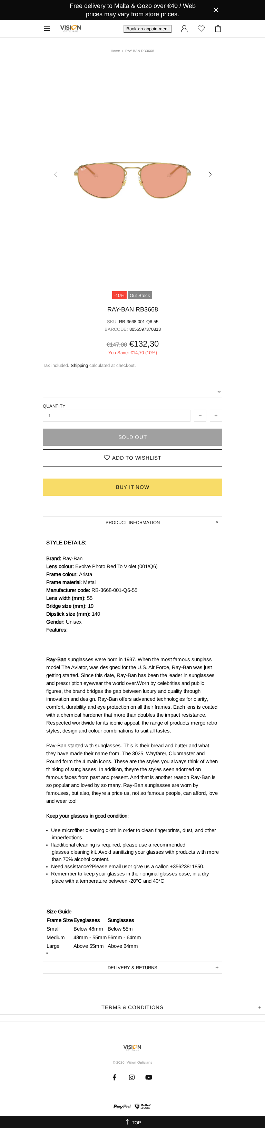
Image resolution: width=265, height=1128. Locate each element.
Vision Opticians (71, 28)
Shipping (79, 365)
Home (115, 51)
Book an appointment (147, 28)
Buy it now (132, 487)
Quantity (54, 406)
